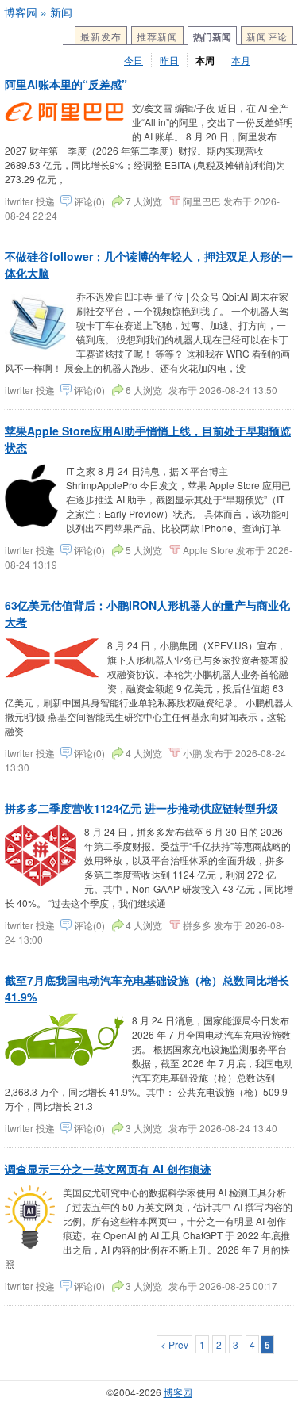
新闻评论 (267, 36)
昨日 (169, 60)
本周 (205, 60)
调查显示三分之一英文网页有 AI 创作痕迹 (108, 1169)
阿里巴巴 (202, 201)
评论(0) (89, 201)
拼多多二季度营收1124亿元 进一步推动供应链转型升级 (141, 808)
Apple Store (208, 550)
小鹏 (192, 753)
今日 (133, 60)
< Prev (174, 1344)
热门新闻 (212, 36)
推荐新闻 (157, 36)
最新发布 (101, 36)
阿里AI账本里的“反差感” (66, 84)
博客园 (20, 12)
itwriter (20, 201)
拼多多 (197, 925)
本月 (240, 60)
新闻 (61, 12)
